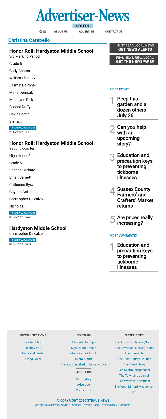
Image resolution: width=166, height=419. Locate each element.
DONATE (147, 4)
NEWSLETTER (125, 4)
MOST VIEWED (119, 89)
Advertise (86, 31)
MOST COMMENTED (123, 235)
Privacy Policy (91, 405)
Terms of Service (71, 405)
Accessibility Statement (116, 405)
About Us (61, 31)
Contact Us (113, 31)
